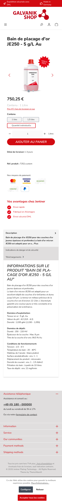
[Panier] (56, 25)
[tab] (31, 238)
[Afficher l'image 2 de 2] (33, 91)
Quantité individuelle (21, 125)
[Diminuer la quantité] (10, 134)
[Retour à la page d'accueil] (31, 14)
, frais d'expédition (44, 463)
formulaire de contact (26, 414)
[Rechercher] (41, 25)
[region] (31, 75)
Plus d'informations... (40, 483)
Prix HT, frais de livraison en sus (21, 109)
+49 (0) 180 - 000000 (17, 404)
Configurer (26, 489)
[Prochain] (52, 75)
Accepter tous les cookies (32, 497)
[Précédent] (9, 75)
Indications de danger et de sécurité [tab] (22, 250)
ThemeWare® (36, 472)
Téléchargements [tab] (14, 257)
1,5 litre (30, 119)
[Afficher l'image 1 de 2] (29, 91)
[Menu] (5, 25)
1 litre (14, 119)
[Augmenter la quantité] (45, 134)
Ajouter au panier (31, 142)
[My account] (49, 25)
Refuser (40, 489)
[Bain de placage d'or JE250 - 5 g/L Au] (31, 75)
